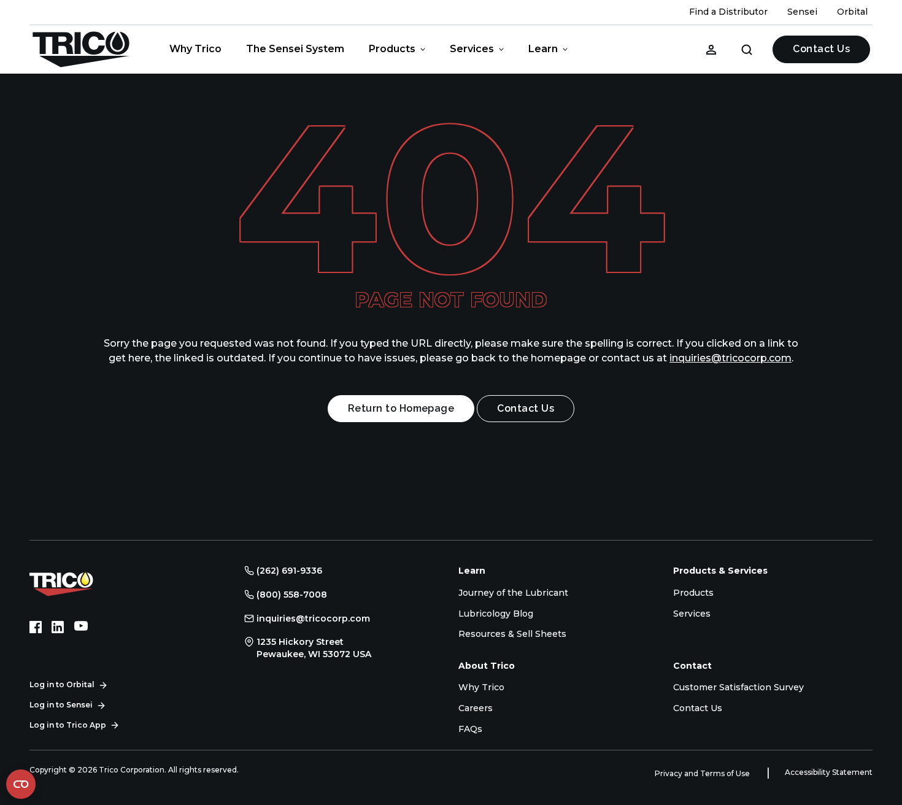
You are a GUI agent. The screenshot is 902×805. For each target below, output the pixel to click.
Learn (543, 49)
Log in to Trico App (67, 725)
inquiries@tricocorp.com (730, 358)
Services (472, 49)
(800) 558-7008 (291, 594)
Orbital (852, 11)
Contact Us (821, 49)
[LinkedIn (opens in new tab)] (58, 627)
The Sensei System (295, 49)
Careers (475, 708)
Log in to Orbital (61, 684)
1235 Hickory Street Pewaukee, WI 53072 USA (313, 648)
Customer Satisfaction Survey (738, 687)
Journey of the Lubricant (513, 592)
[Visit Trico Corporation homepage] (78, 582)
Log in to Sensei (61, 704)
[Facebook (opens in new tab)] (35, 627)
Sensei (802, 11)
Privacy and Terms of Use (703, 773)
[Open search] (747, 49)
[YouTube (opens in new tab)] (81, 627)
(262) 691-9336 (289, 570)
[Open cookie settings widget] (21, 784)
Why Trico (195, 49)
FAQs (470, 728)
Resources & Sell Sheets (512, 633)
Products (392, 49)
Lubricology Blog (495, 613)
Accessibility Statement (829, 772)
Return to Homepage (401, 408)
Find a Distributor (728, 11)
